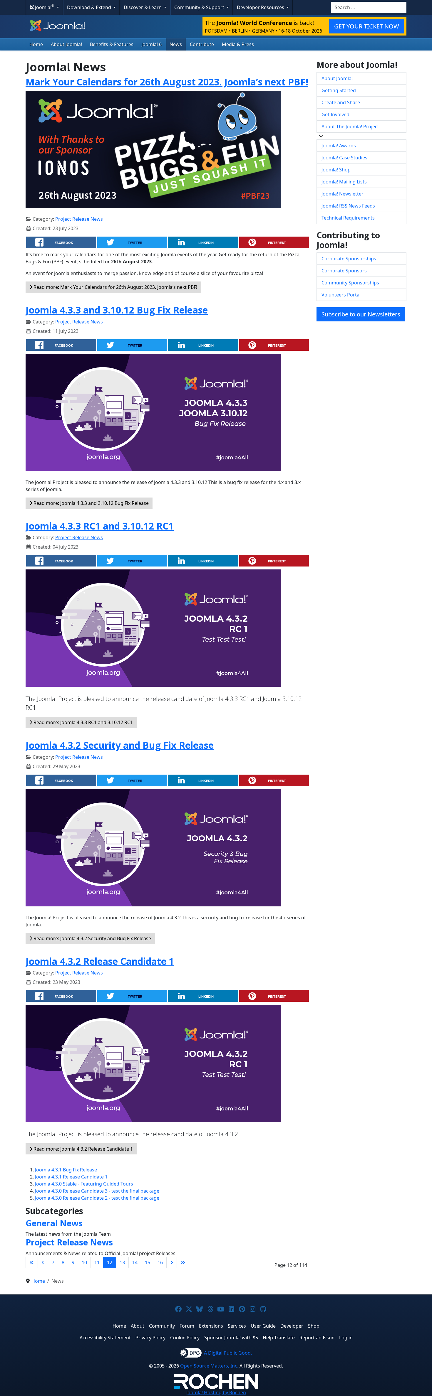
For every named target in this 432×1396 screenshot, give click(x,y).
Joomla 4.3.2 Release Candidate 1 (100, 961)
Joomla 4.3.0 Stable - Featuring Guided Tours (84, 1184)
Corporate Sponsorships (349, 258)
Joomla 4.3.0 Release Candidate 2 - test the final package (97, 1198)
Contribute (202, 44)
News (176, 44)
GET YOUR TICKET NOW (366, 26)
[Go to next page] (171, 1262)
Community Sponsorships (350, 282)
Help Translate (279, 1337)
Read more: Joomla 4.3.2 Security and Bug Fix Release (91, 938)
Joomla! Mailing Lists (344, 181)
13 (122, 1262)
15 (147, 1262)
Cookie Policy (185, 1337)
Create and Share (341, 102)
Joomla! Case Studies (344, 157)
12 (109, 1262)
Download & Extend (89, 7)
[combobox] (368, 7)
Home (36, 44)
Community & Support (199, 7)
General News (54, 1223)
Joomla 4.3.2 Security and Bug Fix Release (120, 745)
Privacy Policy (150, 1337)
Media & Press (238, 44)
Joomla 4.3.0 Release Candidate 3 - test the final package (97, 1191)
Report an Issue (316, 1337)
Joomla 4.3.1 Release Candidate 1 (71, 1177)
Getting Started (339, 90)
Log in (346, 1337)
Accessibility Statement (105, 1337)
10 (84, 1262)
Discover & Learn (143, 7)
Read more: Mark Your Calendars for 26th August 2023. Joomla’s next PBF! (114, 287)
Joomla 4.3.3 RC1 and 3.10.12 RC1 (100, 526)
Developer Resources (261, 7)
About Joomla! (66, 44)
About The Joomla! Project (350, 126)
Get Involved (335, 114)
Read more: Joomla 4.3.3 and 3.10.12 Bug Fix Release (90, 503)
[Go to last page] (183, 1262)
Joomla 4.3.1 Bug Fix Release (66, 1169)
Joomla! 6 (151, 44)
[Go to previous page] (43, 1262)
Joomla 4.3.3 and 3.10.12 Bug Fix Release (117, 310)
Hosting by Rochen (216, 1392)
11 (97, 1262)
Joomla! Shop (336, 169)
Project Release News (79, 219)
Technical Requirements (348, 218)
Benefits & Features (111, 44)
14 (135, 1262)
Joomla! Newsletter (343, 193)
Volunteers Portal (341, 294)
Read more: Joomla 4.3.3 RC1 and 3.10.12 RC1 (82, 722)
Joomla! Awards (339, 145)
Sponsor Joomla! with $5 (231, 1337)
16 (160, 1262)
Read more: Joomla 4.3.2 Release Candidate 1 (82, 1149)
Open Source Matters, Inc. (209, 1366)
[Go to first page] (32, 1262)
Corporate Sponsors (344, 270)
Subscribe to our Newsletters (361, 314)
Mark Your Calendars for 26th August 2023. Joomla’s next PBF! (167, 81)
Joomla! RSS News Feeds (348, 206)
